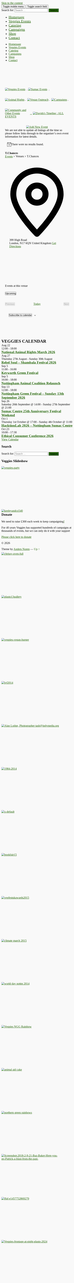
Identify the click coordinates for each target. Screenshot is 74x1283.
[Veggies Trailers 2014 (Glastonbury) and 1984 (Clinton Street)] (9, 768)
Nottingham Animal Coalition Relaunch (30, 383)
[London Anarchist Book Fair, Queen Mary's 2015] (9, 854)
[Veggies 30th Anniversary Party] (10, 467)
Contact (14, 38)
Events (9, 156)
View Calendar (9, 439)
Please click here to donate (16, 536)
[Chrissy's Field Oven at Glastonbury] (12, 553)
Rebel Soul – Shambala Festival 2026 (28, 362)
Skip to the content (12, 2)
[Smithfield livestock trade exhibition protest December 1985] (30, 1158)
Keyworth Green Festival (19, 373)
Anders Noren (21, 549)
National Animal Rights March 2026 (28, 352)
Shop (12, 33)
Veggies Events (20, 21)
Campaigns (17, 29)
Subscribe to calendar (20, 315)
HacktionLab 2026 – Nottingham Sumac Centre (36, 425)
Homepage (16, 17)
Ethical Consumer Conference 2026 (27, 436)
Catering (15, 25)
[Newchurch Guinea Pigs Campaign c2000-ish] (15, 639)
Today (37, 303)
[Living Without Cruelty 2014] (7, 682)
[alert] (27, 144)
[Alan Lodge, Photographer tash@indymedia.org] (30, 725)
